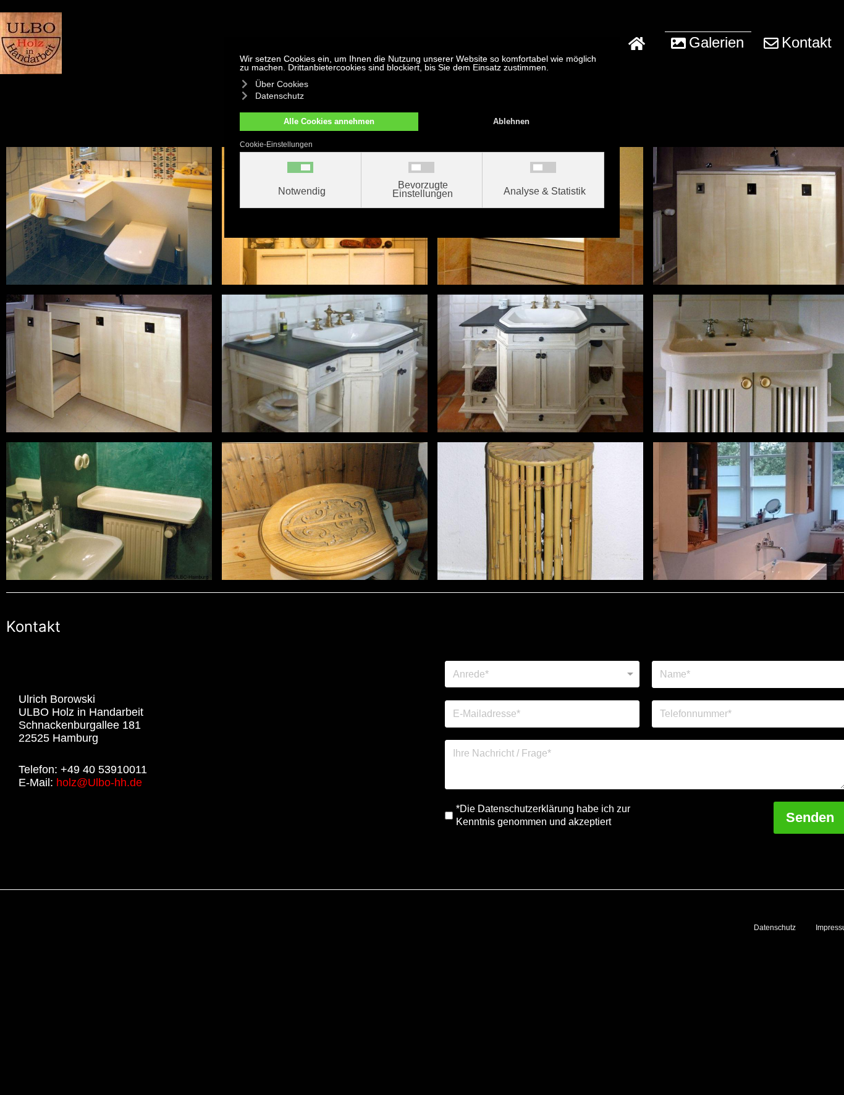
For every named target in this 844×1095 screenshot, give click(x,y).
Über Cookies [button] (281, 84)
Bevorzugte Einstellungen (422, 189)
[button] (708, 43)
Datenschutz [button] (279, 96)
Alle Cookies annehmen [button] (329, 121)
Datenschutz (775, 927)
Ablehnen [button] (511, 121)
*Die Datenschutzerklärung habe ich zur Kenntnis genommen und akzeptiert (543, 815)
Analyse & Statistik (545, 191)
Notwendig (302, 191)
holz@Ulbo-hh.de (99, 782)
